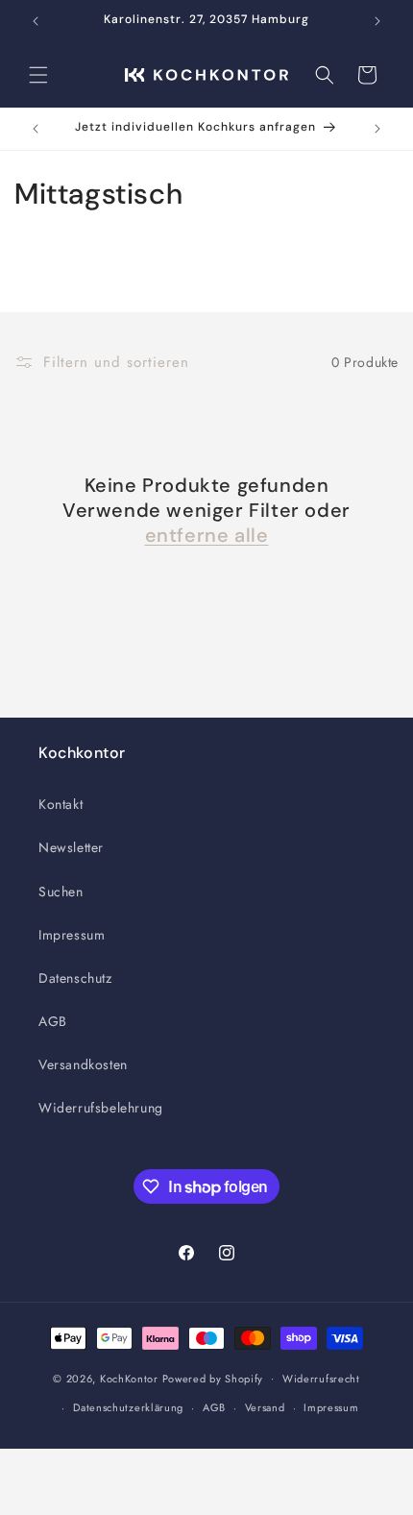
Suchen (61, 891)
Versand (265, 1407)
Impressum (71, 934)
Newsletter (71, 847)
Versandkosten (83, 1064)
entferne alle (207, 535)
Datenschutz (75, 978)
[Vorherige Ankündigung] (35, 21)
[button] (38, 75)
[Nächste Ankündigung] (377, 21)
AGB (52, 1021)
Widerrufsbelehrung (100, 1107)
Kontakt (60, 804)
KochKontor (129, 1377)
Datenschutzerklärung (128, 1407)
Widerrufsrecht (321, 1378)
